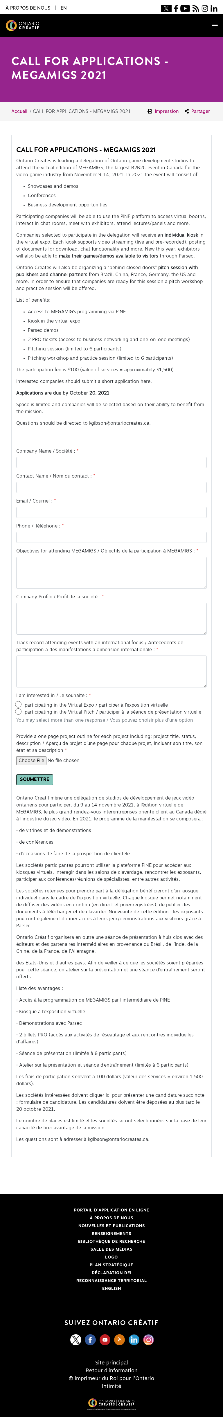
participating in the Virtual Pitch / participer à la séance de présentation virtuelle (113, 712)
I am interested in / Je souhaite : (51, 695)
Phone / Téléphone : (38, 526)
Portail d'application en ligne (83, 1210)
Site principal (111, 1363)
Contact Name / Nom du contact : (54, 476)
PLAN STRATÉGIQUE (111, 1265)
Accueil (19, 111)
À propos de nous (111, 1218)
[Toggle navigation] (212, 25)
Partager (200, 111)
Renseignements (111, 1234)
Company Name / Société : (45, 451)
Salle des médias (111, 1249)
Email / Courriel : (34, 501)
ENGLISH (111, 1289)
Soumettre (34, 779)
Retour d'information (112, 1370)
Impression (166, 111)
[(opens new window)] (166, 8)
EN (64, 8)
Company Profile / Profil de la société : (58, 597)
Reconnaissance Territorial (82, 1281)
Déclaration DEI (75, 1273)
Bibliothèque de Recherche (81, 1242)
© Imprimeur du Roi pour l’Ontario (111, 1378)
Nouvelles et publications (111, 1226)
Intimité (111, 1386)
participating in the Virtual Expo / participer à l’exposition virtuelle (96, 705)
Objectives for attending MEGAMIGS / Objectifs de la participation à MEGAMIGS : (105, 551)
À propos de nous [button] (28, 8)
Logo (111, 1257)
